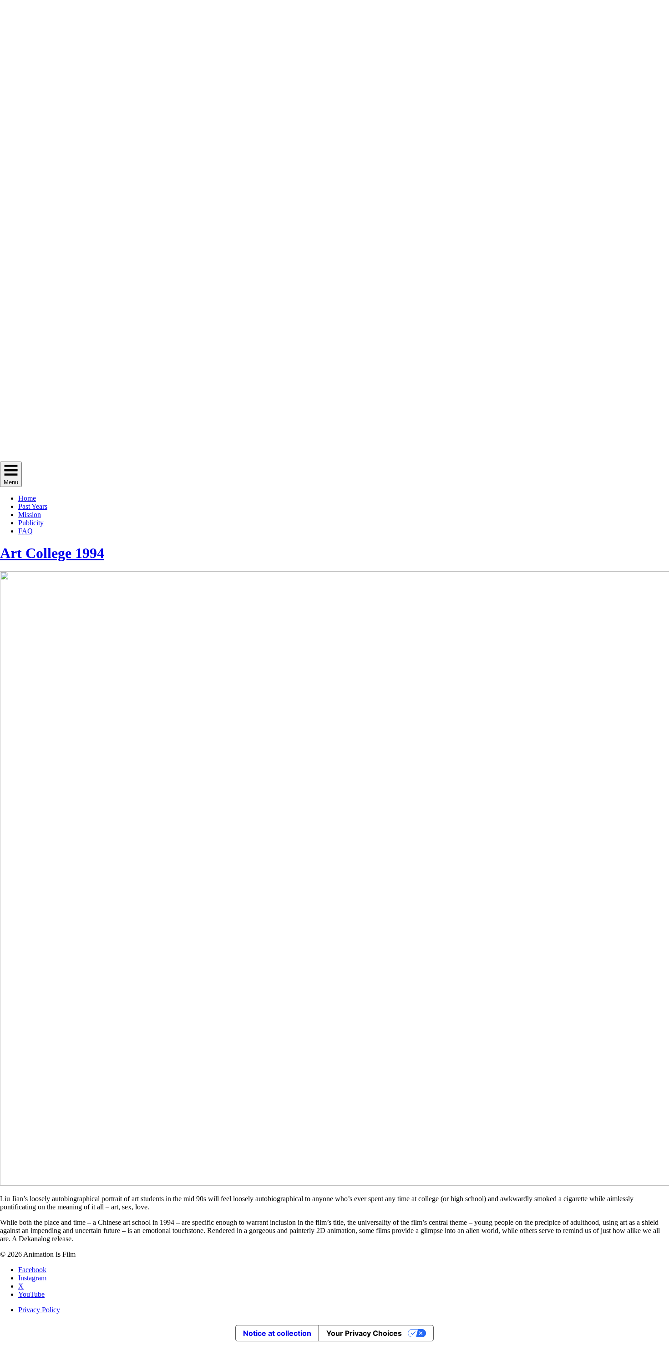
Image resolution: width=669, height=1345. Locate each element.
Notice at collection (277, 1333)
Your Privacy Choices (364, 1333)
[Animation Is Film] (334, 457)
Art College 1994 (52, 553)
